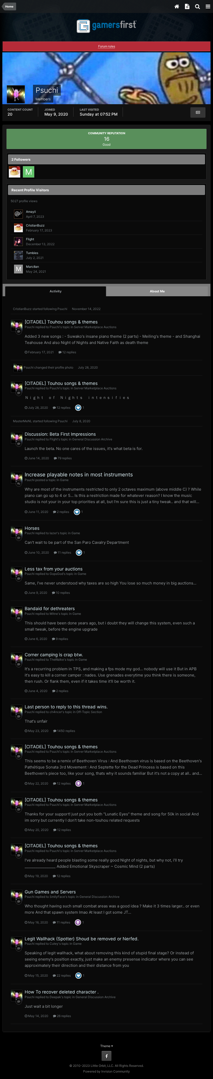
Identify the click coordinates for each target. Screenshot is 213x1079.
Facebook (106, 1056)
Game (64, 480)
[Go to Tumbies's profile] (18, 255)
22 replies (63, 975)
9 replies (61, 639)
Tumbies (32, 253)
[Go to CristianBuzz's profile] (14, 172)
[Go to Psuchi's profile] (16, 325)
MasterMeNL (22, 421)
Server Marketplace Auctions (95, 327)
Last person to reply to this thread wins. (66, 706)
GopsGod (56, 574)
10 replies (62, 593)
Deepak (55, 997)
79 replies (64, 458)
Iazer (53, 533)
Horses (32, 528)
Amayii (31, 212)
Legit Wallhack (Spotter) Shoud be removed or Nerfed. (82, 938)
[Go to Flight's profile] (18, 241)
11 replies (64, 552)
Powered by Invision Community (106, 1071)
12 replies (69, 352)
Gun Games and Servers (50, 891)
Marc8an (32, 267)
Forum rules (106, 46)
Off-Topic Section (89, 712)
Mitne (54, 614)
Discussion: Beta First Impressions (60, 434)
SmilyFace (57, 897)
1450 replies (65, 731)
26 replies (63, 1016)
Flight (30, 239)
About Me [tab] (157, 291)
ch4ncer (56, 712)
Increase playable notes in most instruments (79, 474)
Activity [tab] (56, 291)
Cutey (54, 944)
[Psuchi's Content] (197, 112)
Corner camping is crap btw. (54, 654)
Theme (105, 1046)
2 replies (62, 512)
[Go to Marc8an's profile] (18, 269)
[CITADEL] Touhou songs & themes (61, 322)
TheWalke (57, 659)
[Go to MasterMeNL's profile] (28, 172)
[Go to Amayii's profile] (18, 214)
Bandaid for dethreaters (50, 608)
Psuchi (62, 309)
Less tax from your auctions (54, 569)
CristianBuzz (35, 225)
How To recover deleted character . (62, 992)
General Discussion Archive (92, 439)
